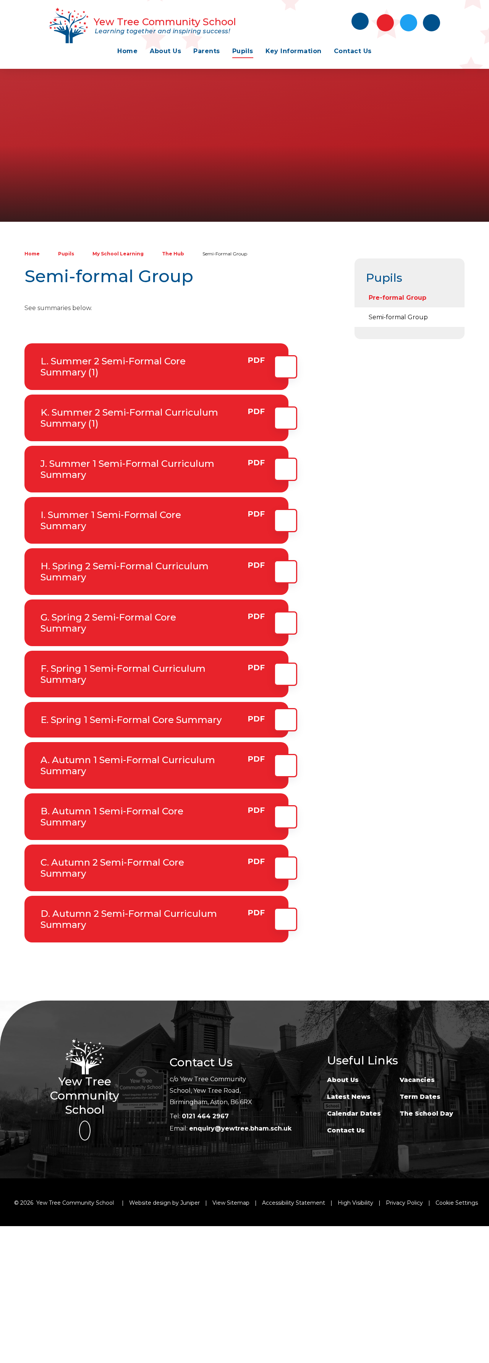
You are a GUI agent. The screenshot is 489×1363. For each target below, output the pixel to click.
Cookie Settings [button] (457, 1202)
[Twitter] (408, 22)
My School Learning (118, 254)
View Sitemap (230, 1202)
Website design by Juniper (164, 1202)
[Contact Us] (385, 22)
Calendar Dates (354, 1113)
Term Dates (420, 1096)
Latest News (349, 1096)
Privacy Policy (404, 1202)
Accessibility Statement (293, 1202)
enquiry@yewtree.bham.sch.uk (240, 1128)
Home (32, 254)
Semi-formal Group (224, 254)
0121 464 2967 (205, 1116)
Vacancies (417, 1080)
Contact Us (346, 1130)
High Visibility (355, 1202)
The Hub (173, 254)
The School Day (426, 1113)
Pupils (66, 254)
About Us (343, 1080)
